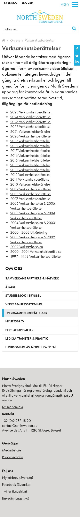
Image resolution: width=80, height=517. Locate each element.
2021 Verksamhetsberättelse (30, 131)
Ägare (10, 287)
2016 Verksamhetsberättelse (30, 155)
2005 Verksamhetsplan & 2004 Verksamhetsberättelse (32, 215)
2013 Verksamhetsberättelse (30, 169)
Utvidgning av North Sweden (30, 347)
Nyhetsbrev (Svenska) (17, 477)
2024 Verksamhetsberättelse (30, 116)
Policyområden (12, 457)
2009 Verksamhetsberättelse (30, 189)
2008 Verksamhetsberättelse (30, 194)
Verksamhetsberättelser (27, 313)
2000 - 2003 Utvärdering (28, 232)
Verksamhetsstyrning (23, 304)
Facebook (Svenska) (16, 484)
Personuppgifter (19, 330)
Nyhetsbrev (14, 321)
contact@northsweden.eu (19, 425)
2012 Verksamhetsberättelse (30, 174)
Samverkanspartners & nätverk (32, 278)
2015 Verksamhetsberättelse (30, 160)
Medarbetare (11, 450)
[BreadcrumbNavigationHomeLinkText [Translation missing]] (3, 40)
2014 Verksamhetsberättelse (30, 165)
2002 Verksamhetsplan (26, 246)
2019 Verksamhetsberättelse (30, 140)
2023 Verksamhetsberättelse (30, 121)
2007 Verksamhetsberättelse (30, 198)
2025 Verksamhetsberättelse (30, 112)
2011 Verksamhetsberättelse (29, 179)
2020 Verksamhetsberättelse (30, 136)
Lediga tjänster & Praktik (26, 338)
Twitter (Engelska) (14, 491)
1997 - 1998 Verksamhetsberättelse (35, 256)
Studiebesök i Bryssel (23, 295)
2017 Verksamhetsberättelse (30, 150)
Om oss (15, 40)
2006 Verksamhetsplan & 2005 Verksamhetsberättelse (32, 205)
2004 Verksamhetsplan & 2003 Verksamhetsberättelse (32, 225)
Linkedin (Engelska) (15, 498)
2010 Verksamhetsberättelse (30, 184)
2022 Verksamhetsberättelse (30, 126)
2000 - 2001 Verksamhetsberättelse (35, 251)
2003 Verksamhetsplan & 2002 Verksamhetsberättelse (32, 239)
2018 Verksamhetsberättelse (30, 145)
